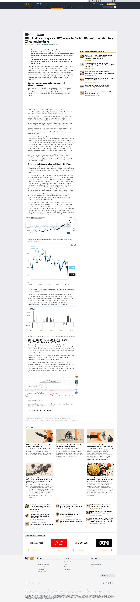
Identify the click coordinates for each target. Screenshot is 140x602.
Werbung (66, 564)
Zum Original (56, 44)
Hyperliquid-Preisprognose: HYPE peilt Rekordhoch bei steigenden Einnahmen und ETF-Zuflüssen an (100, 65)
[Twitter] (94, 1)
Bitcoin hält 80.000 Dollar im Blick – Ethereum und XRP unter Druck (71, 513)
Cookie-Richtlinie (95, 566)
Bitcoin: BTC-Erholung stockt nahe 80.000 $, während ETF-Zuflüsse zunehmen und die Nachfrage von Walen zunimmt (98, 56)
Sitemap (93, 561)
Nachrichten (39, 7)
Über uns (39, 558)
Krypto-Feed (48, 410)
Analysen (47, 7)
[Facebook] (96, 1)
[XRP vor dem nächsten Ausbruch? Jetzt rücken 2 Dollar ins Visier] (39, 436)
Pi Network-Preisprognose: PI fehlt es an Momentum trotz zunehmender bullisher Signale (100, 72)
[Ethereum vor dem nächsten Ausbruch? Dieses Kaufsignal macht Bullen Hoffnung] (100, 436)
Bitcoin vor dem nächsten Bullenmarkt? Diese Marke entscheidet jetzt (99, 92)
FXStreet (26, 3)
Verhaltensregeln (41, 566)
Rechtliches (94, 558)
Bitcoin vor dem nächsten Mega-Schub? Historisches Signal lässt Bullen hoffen (97, 86)
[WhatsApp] (89, 1)
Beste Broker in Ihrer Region (35, 536)
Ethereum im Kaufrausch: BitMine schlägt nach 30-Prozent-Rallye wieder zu (72, 521)
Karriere (66, 566)
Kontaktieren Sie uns (69, 561)
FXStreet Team (33, 33)
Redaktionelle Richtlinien (43, 564)
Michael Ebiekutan (90, 82)
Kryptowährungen (56, 7)
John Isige (94, 508)
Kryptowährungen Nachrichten (92, 51)
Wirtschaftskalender (70, 7)
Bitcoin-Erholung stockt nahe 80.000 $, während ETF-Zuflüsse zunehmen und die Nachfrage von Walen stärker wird (100, 479)
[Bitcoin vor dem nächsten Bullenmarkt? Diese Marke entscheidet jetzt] (70, 436)
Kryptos (27, 44)
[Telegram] (92, 1)
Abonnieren (112, 4)
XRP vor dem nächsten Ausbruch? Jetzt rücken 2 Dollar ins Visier (38, 445)
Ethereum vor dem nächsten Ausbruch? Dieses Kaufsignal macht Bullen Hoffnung (99, 79)
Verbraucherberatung (42, 571)
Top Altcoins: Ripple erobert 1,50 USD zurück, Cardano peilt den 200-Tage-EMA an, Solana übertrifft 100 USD (101, 519)
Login (103, 4)
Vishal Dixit (88, 60)
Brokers (81, 7)
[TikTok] (98, 1)
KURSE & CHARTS (29, 7)
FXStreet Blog (67, 569)
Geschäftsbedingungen (96, 564)
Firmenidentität (40, 569)
